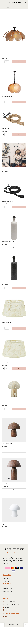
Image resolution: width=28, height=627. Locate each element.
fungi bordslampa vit (6, 524)
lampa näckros (5, 169)
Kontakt (16, 624)
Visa (14, 174)
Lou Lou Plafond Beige (7, 55)
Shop (9, 15)
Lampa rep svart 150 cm (7, 201)
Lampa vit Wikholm (6, 403)
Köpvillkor (11, 624)
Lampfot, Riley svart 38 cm (8, 282)
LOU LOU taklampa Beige (7, 96)
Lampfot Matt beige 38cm (8, 241)
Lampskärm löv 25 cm (7, 362)
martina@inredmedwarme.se (12, 604)
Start (6, 15)
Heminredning (15, 15)
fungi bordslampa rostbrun (8, 443)
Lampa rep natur (5, 128)
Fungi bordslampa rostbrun (8, 483)
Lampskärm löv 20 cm (7, 322)
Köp (19, 61)
